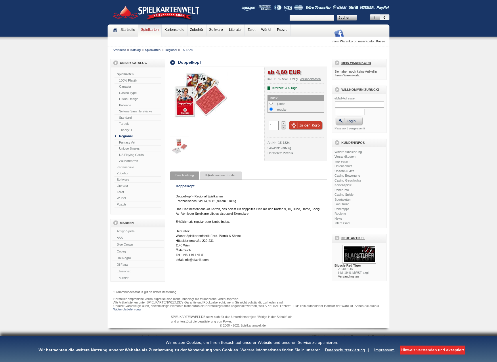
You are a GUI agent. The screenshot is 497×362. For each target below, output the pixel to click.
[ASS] (138, 238)
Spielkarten (150, 30)
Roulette (340, 213)
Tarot (251, 30)
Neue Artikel (353, 238)
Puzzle (282, 30)
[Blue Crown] (138, 244)
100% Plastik (128, 80)
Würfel (266, 30)
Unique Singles (129, 148)
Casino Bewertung (347, 175)
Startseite (119, 50)
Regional (171, 50)
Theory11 (125, 130)
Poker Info (341, 190)
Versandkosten (344, 156)
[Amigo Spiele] (138, 231)
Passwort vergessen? (349, 128)
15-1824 (187, 50)
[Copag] (138, 251)
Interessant (342, 223)
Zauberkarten (128, 161)
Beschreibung (184, 175)
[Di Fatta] (138, 264)
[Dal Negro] (138, 258)
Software (216, 30)
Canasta (125, 86)
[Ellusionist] (138, 271)
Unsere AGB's (344, 171)
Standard (125, 117)
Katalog (135, 50)
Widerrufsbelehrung (348, 152)
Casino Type (128, 93)
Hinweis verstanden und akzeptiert (432, 350)
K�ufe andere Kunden (220, 175)
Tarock (124, 123)
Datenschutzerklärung (345, 350)
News (338, 218)
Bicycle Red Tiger (347, 265)
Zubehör (196, 30)
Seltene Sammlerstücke (135, 111)
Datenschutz (343, 166)
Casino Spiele (343, 194)
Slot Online (341, 204)
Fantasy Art (127, 142)
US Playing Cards (131, 155)
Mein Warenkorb (356, 63)
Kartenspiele (174, 30)
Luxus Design (128, 99)
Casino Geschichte (347, 180)
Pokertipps (341, 209)
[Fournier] (138, 278)
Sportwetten (342, 199)
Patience (125, 105)
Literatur (235, 30)
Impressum (384, 350)
